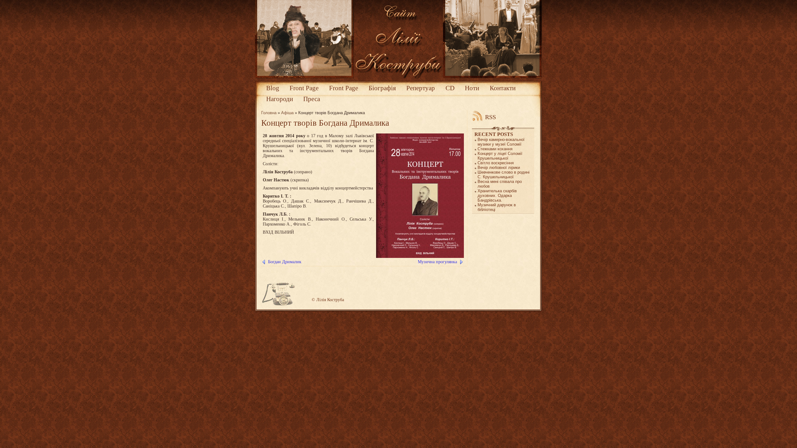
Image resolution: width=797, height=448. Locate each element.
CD (450, 88)
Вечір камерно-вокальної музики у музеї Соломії (501, 142)
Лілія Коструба (330, 299)
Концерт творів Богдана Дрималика (325, 123)
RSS (490, 117)
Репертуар (420, 88)
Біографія (382, 88)
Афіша (287, 112)
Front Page (304, 88)
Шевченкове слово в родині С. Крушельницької (504, 174)
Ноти (472, 88)
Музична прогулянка (437, 261)
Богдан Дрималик (284, 261)
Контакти (503, 88)
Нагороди (279, 99)
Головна (268, 112)
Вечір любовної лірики (499, 167)
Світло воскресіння (496, 163)
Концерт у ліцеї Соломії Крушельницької (500, 156)
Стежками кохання (495, 149)
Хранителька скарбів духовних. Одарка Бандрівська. (497, 196)
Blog (272, 88)
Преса (311, 99)
